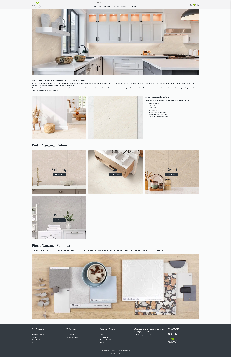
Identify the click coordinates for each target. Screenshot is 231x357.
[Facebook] (169, 334)
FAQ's (102, 334)
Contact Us (133, 6)
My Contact (70, 334)
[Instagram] (172, 334)
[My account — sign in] (191, 5)
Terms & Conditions (106, 340)
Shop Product (59, 174)
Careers (34, 343)
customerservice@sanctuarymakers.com (150, 329)
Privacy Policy (104, 337)
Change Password (72, 337)
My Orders (69, 340)
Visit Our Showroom (120, 6)
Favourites (69, 343)
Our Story (35, 337)
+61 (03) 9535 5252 (142, 332)
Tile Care (103, 343)
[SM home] (62, 5)
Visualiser (107, 6)
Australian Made (37, 340)
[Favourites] (194, 5)
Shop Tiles (97, 6)
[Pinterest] (176, 334)
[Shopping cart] (198, 5)
